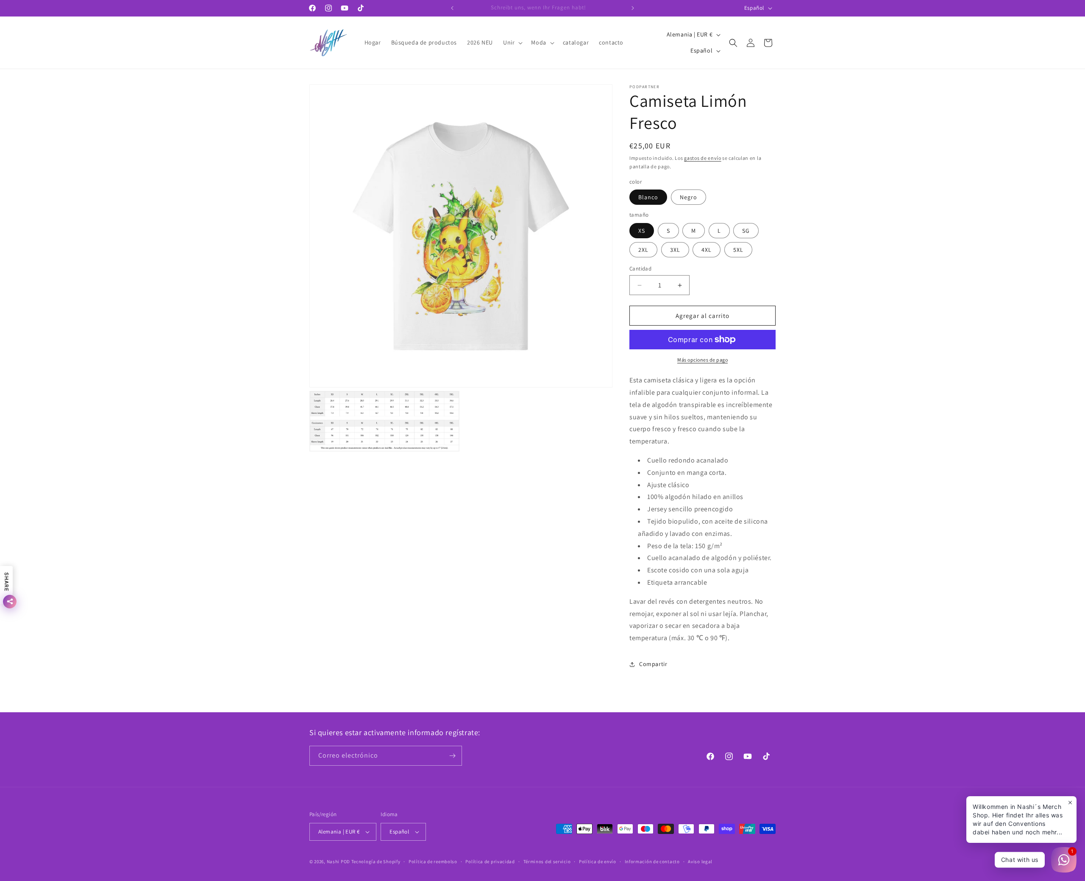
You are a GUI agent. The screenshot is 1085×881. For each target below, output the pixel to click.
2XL (643, 250)
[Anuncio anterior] (452, 8)
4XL (706, 250)
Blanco (648, 197)
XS (641, 230)
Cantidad (640, 268)
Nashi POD (338, 861)
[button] (512, 42)
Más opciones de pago (702, 360)
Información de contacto (652, 861)
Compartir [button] (653, 664)
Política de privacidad (490, 861)
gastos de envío (702, 158)
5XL (738, 250)
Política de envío (597, 861)
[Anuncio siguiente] (632, 8)
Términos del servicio (547, 861)
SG (746, 230)
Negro (688, 197)
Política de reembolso (433, 861)
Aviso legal (700, 861)
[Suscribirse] (452, 756)
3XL (675, 250)
